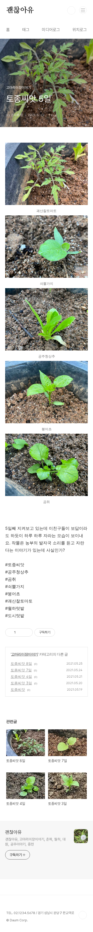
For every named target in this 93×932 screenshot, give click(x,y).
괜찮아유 (20, 10)
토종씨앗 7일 (21, 670)
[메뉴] (83, 10)
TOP (83, 915)
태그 (25, 29)
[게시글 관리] (27, 632)
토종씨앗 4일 (21, 676)
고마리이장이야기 (24, 654)
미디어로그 (51, 29)
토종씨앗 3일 (21, 683)
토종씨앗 (18, 689)
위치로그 (79, 29)
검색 (71, 10)
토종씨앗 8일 (21, 663)
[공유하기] (20, 632)
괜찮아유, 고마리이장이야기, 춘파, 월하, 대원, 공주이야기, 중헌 (35, 841)
